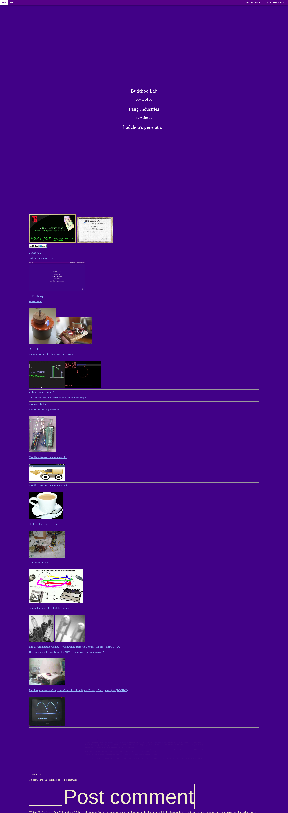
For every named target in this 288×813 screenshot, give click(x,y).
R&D (4, 2)
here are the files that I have (102, 736)
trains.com (150, 750)
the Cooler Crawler (175, 736)
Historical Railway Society (75, 736)
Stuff (11, 2)
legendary (109, 758)
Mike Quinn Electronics (126, 758)
